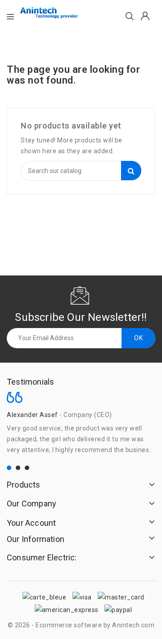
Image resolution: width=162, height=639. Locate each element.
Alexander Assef (32, 414)
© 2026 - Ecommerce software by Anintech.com (81, 625)
